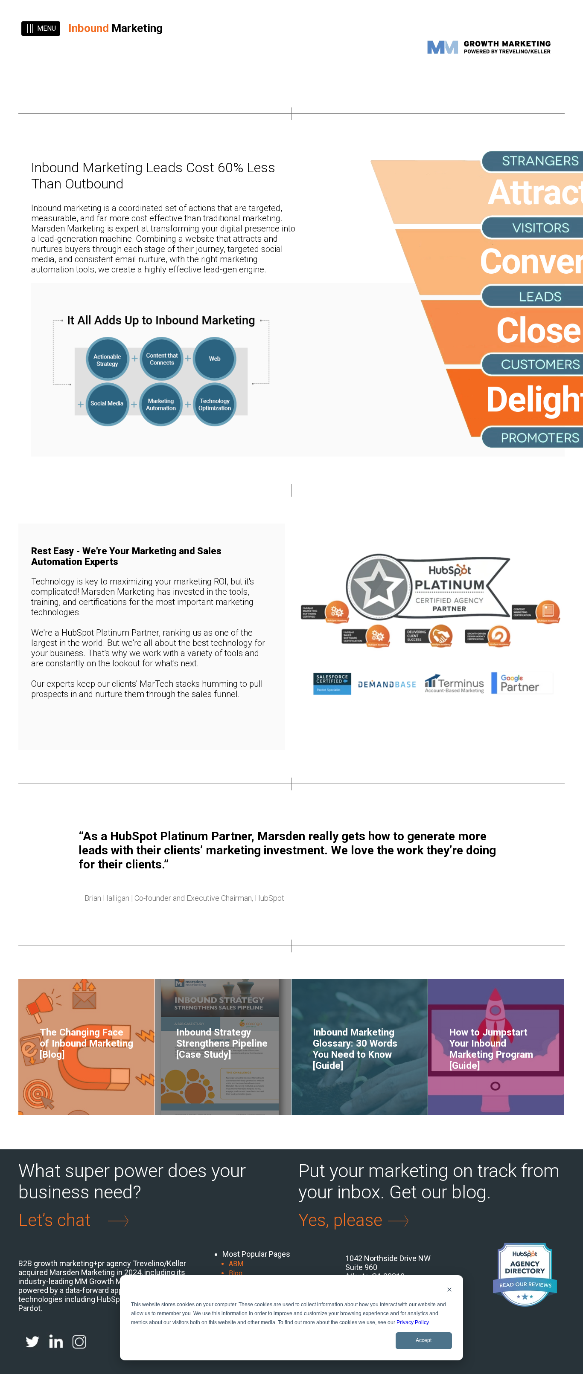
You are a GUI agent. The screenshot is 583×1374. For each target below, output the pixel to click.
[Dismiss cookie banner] (449, 1290)
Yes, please (340, 1220)
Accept (423, 1340)
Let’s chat (54, 1220)
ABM (236, 1264)
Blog (235, 1273)
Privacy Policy (412, 1322)
